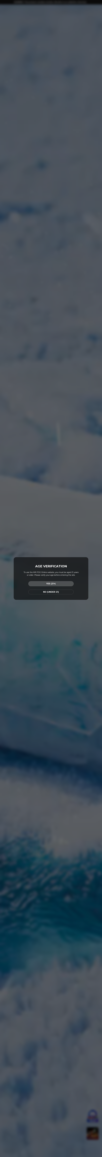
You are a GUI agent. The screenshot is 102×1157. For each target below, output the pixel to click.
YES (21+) (51, 583)
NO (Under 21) (51, 592)
